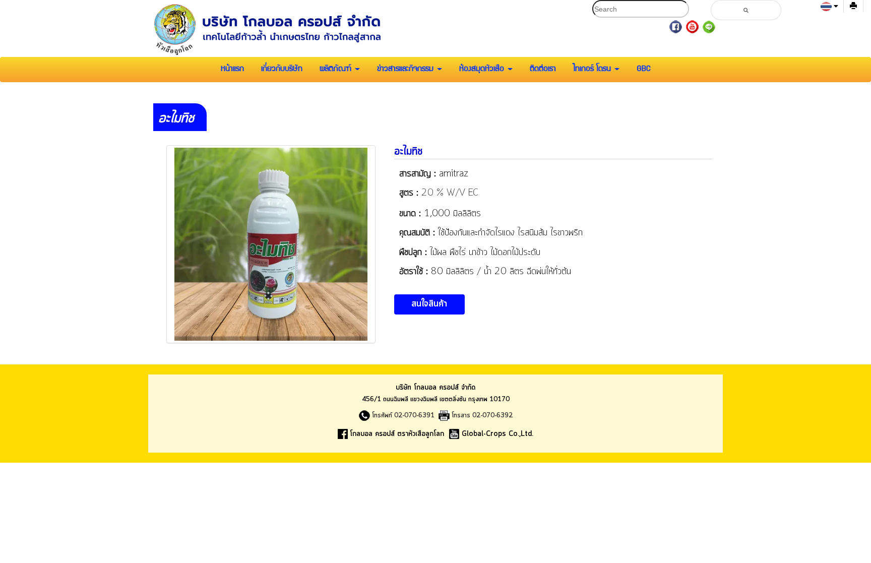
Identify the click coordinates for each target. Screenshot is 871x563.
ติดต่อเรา (543, 69)
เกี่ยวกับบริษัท (281, 69)
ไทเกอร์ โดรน (593, 69)
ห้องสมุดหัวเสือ (483, 69)
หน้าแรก (232, 69)
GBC (644, 69)
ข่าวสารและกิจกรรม (406, 69)
